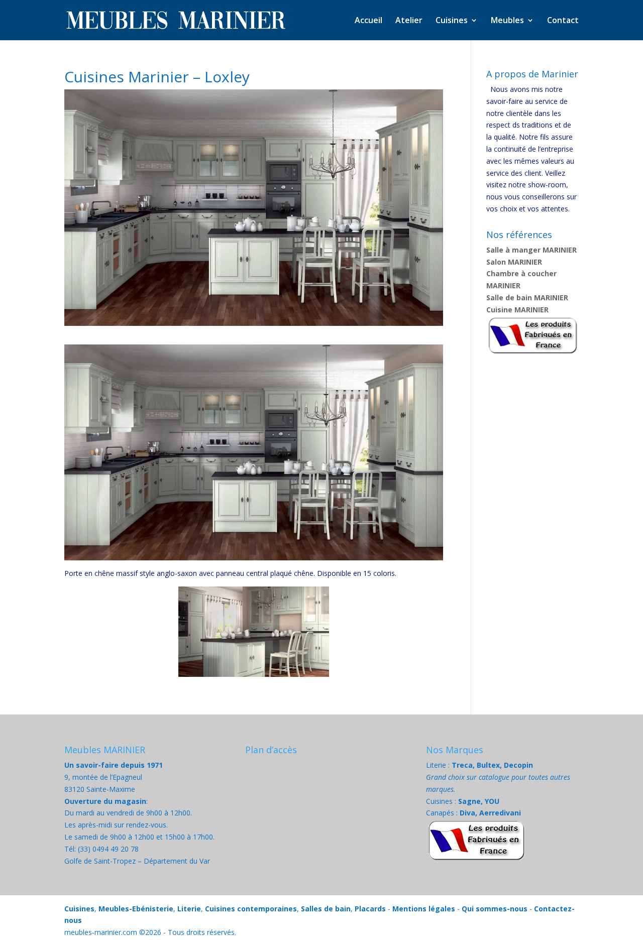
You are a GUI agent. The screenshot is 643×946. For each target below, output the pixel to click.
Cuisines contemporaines (251, 908)
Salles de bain (326, 908)
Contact (563, 21)
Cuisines (79, 908)
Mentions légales (423, 908)
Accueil (368, 21)
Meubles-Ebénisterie (135, 908)
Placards (370, 908)
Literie (189, 908)
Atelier (408, 21)
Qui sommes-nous (494, 908)
